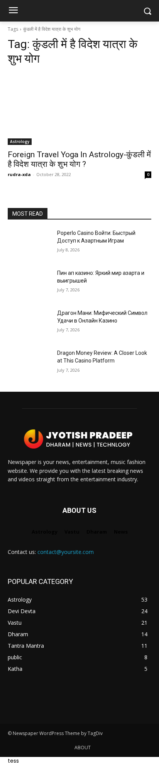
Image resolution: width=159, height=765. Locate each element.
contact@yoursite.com (65, 551)
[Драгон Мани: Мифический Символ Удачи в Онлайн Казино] (29, 324)
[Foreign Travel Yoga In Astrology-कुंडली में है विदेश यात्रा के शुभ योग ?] (79, 109)
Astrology (19, 141)
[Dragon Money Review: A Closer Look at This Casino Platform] (29, 364)
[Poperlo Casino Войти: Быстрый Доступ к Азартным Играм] (29, 244)
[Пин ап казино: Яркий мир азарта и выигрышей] (29, 284)
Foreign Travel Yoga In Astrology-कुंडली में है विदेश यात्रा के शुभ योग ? (79, 159)
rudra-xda (19, 174)
